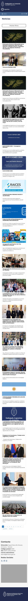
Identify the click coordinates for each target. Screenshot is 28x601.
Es (26, 13)
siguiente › (5, 528)
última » (11, 528)
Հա (22, 13)
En (24, 13)
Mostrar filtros (14, 25)
